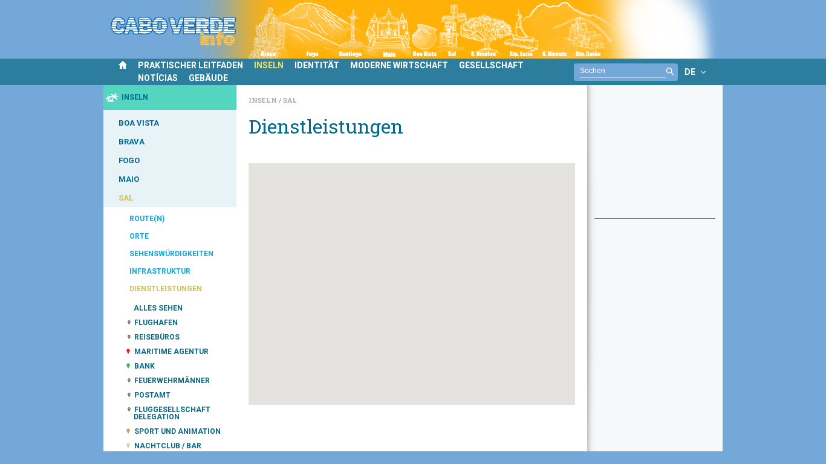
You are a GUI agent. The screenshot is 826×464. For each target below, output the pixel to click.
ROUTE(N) (146, 218)
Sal (290, 100)
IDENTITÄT (316, 65)
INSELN (269, 65)
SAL (126, 197)
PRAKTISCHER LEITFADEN (190, 65)
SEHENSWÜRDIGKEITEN (171, 254)
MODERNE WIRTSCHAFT (399, 65)
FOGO (129, 160)
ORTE (139, 236)
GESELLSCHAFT (491, 65)
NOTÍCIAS (158, 78)
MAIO (129, 179)
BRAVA (132, 141)
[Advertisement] (654, 157)
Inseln (264, 100)
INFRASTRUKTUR (159, 271)
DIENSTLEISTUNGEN (165, 289)
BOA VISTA (139, 122)
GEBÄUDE (208, 78)
